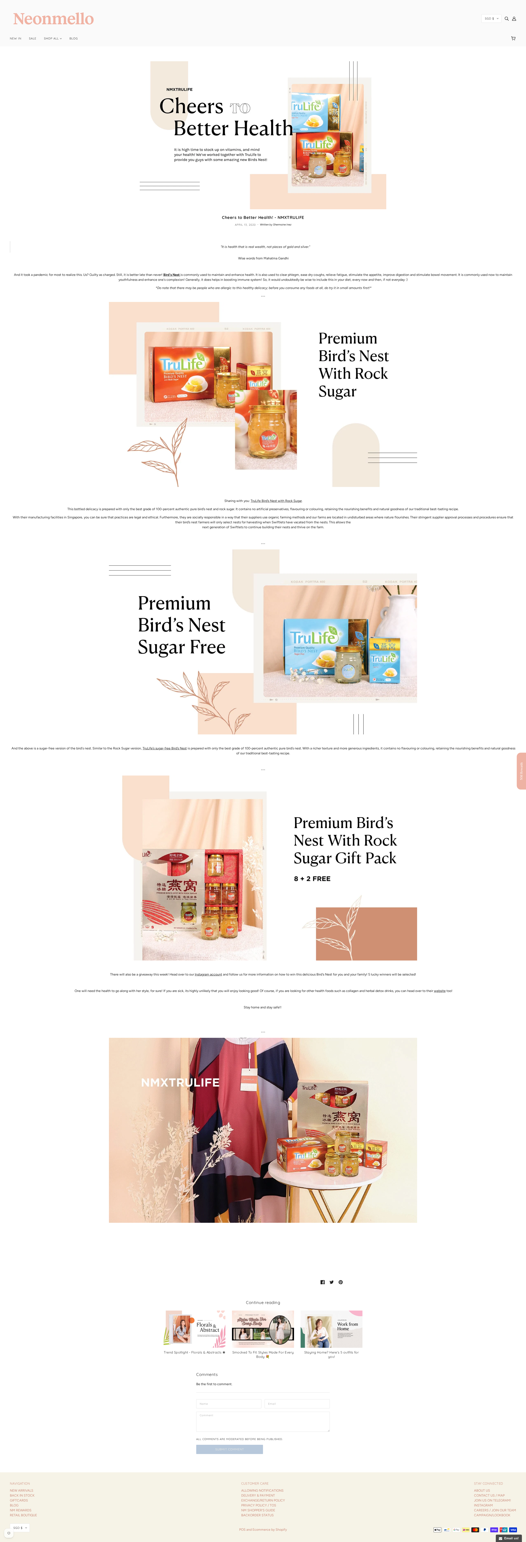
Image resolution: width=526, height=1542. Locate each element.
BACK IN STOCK (22, 1495)
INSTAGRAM (483, 1505)
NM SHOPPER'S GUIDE (258, 1510)
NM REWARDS (20, 1510)
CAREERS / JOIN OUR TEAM (495, 1510)
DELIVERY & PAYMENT (258, 1495)
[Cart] (514, 38)
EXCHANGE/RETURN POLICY (263, 1500)
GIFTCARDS (19, 1500)
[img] (506, 18)
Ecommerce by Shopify (270, 1530)
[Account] (514, 18)
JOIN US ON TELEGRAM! (492, 1500)
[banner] (53, 18)
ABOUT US (482, 1490)
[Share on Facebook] (322, 1282)
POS (242, 1530)
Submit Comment (229, 1449)
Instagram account (208, 974)
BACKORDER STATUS (257, 1515)
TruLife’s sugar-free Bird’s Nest (165, 748)
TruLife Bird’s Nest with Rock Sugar (276, 501)
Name (204, 1403)
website (440, 991)
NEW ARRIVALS (21, 1490)
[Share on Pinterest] (340, 1282)
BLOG (14, 1505)
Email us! (510, 1538)
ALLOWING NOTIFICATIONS (262, 1490)
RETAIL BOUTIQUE (23, 1515)
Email (272, 1403)
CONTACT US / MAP (489, 1495)
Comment (207, 1416)
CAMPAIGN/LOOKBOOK (492, 1515)
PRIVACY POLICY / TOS (258, 1505)
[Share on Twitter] (331, 1282)
